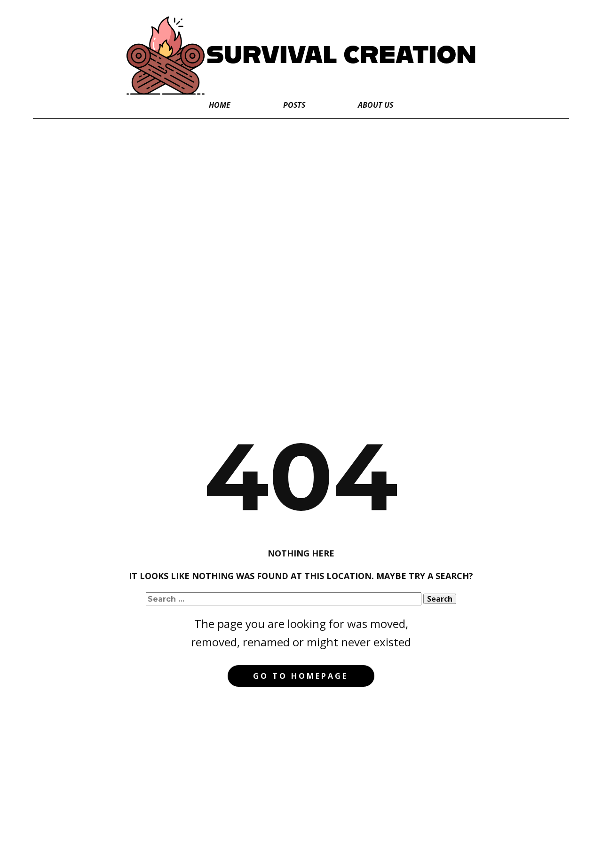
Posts (294, 105)
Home (219, 105)
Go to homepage (300, 676)
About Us (375, 105)
